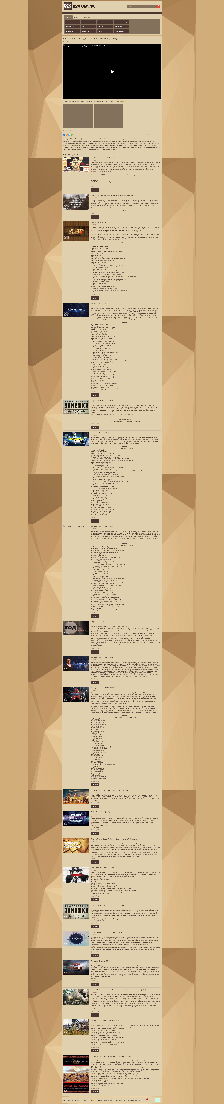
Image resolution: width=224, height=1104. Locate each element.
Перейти (95, 190)
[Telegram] (69, 135)
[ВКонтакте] (64, 135)
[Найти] (158, 6)
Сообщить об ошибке (154, 135)
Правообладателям (105, 1100)
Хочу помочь (87, 1100)
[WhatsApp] (72, 135)
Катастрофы (70, 26)
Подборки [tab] (68, 17)
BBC (101, 22)
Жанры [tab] (76, 17)
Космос (101, 31)
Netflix (85, 26)
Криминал (69, 31)
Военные (102, 26)
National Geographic (88, 22)
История (118, 26)
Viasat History (119, 31)
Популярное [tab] (86, 17)
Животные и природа (121, 22)
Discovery (85, 31)
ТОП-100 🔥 (70, 22)
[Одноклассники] (67, 135)
